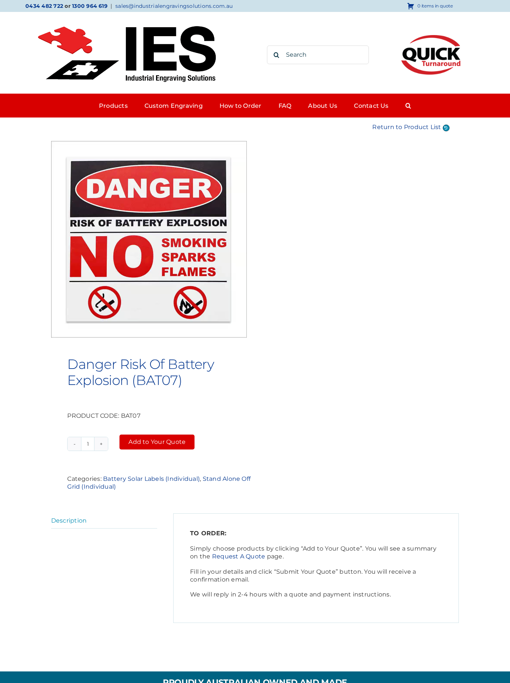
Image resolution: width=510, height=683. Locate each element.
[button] (408, 106)
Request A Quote (238, 556)
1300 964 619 (90, 6)
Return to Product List (407, 127)
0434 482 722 (44, 6)
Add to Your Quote (157, 441)
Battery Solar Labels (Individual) (151, 478)
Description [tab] (69, 520)
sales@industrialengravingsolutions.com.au (174, 6)
